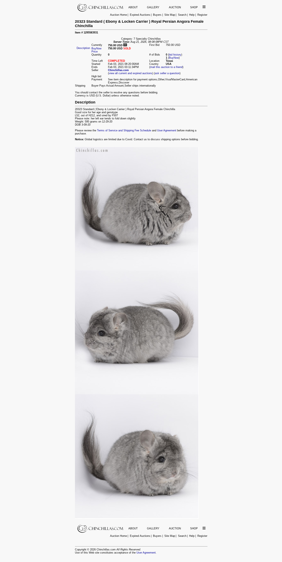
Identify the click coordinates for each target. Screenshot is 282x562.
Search (182, 14)
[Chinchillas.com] (100, 10)
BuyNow (174, 57)
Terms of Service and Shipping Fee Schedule (124, 130)
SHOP (194, 7)
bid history (175, 54)
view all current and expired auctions (130, 73)
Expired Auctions (140, 14)
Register (202, 14)
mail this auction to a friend (166, 67)
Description (83, 48)
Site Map (169, 14)
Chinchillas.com (118, 70)
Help (191, 14)
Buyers (157, 14)
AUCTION (175, 7)
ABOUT (133, 7)
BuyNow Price (96, 50)
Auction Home (118, 14)
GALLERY (153, 7)
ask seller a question (167, 73)
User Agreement (166, 130)
